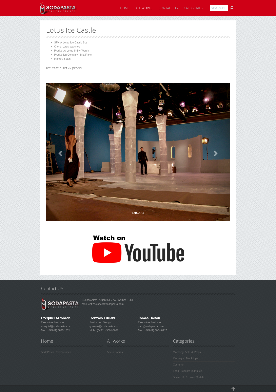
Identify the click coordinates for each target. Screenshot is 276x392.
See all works (115, 352)
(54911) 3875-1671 (59, 330)
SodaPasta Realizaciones (56, 352)
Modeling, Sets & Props (187, 352)
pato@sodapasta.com (151, 326)
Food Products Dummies (187, 370)
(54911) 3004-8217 (156, 330)
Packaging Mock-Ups (185, 358)
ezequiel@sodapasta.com (56, 326)
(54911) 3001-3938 (107, 330)
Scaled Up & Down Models (188, 377)
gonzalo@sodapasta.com (104, 326)
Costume (178, 364)
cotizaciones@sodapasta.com (106, 303)
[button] (60, 152)
